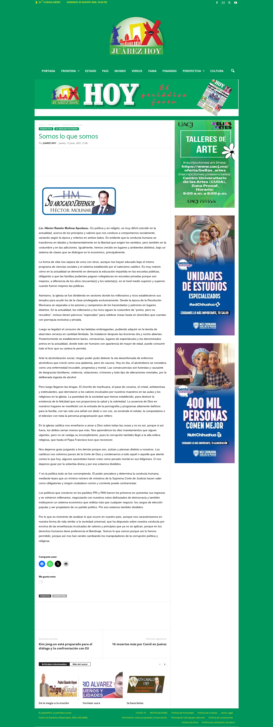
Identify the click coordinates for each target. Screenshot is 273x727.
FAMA (152, 71)
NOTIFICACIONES (158, 712)
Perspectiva (53, 124)
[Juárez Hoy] (137, 36)
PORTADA (48, 71)
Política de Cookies (207, 712)
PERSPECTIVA (192, 71)
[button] (232, 71)
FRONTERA (68, 71)
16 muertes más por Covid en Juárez (139, 644)
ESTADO (90, 71)
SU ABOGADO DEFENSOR (67, 129)
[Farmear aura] (103, 685)
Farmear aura (91, 703)
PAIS (105, 71)
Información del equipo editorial (188, 717)
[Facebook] (217, 3)
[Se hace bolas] (147, 685)
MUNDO (120, 71)
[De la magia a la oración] (59, 685)
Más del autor (80, 664)
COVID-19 (141, 712)
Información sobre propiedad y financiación (144, 717)
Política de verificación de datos (218, 722)
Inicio (41, 124)
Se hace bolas (135, 703)
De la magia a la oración (54, 703)
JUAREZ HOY (49, 143)
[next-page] (165, 664)
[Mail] (223, 3)
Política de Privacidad (182, 712)
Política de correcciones (221, 717)
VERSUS (137, 71)
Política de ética (190, 722)
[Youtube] (235, 3)
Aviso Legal (227, 712)
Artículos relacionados (54, 664)
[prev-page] (160, 664)
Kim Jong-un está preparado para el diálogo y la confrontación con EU (65, 646)
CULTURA (216, 71)
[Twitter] (229, 3)
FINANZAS (169, 71)
